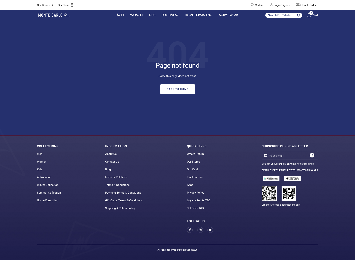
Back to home (177, 89)
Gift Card (192, 169)
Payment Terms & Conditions (123, 192)
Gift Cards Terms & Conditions (124, 200)
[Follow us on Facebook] (192, 230)
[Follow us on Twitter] (212, 230)
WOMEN (136, 15)
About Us (111, 154)
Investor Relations (116, 177)
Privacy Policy (195, 192)
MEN (120, 15)
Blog (108, 169)
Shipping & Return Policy (120, 208)
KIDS (152, 15)
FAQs (190, 185)
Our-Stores (193, 161)
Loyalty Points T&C (198, 200)
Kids (39, 169)
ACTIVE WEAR (228, 15)
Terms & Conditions (117, 185)
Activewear (44, 177)
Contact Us (112, 161)
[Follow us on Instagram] (202, 230)
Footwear (170, 15)
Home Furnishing (47, 200)
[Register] (312, 155)
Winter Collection (47, 185)
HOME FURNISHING (198, 15)
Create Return (195, 154)
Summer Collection (49, 192)
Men (39, 154)
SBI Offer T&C (195, 208)
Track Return (194, 177)
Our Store (64, 5)
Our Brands (43, 5)
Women (41, 161)
